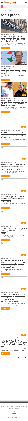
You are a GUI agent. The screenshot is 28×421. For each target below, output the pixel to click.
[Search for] (26, 3)
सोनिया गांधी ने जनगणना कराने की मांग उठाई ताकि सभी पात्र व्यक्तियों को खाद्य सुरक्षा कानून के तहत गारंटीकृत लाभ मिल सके (13, 298)
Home (3, 10)
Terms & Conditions (20, 411)
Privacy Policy (12, 411)
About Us (5, 411)
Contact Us (14, 413)
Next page (20, 357)
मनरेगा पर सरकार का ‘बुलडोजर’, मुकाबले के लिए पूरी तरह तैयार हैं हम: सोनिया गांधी (13, 134)
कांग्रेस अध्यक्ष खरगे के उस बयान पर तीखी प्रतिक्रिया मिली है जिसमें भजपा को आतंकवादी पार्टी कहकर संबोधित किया (14, 343)
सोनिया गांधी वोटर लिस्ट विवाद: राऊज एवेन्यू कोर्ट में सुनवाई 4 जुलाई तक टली (13, 71)
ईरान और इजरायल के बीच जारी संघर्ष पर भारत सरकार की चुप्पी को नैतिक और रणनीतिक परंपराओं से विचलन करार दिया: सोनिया (14, 263)
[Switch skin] (23, 3)
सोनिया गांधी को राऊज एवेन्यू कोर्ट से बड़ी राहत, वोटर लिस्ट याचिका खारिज (14, 230)
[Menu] (2, 3)
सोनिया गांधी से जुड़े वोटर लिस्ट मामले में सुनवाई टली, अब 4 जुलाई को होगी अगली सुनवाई (13, 39)
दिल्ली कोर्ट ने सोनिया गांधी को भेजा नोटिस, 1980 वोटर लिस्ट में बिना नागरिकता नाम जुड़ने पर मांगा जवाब (13, 166)
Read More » (5, 48)
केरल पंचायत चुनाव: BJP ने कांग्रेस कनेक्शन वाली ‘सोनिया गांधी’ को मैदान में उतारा (12, 198)
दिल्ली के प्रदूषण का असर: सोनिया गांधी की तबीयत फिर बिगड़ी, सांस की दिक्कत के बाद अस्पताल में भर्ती (14, 103)
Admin (3, 34)
